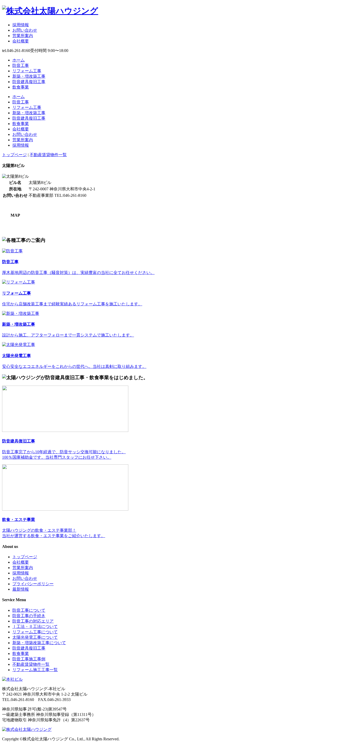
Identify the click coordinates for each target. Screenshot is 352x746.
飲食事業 (20, 87)
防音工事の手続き (28, 616)
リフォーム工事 (26, 71)
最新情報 (20, 589)
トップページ (14, 155)
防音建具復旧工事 (28, 81)
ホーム (18, 60)
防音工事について (28, 610)
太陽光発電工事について (35, 637)
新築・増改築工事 (28, 76)
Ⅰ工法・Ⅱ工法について (35, 626)
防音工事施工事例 (28, 659)
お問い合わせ (24, 30)
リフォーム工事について (35, 632)
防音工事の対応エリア (33, 621)
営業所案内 (22, 35)
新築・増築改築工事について (39, 643)
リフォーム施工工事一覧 (35, 670)
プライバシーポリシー (33, 584)
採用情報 (20, 25)
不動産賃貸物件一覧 (48, 155)
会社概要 (20, 41)
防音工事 (20, 65)
